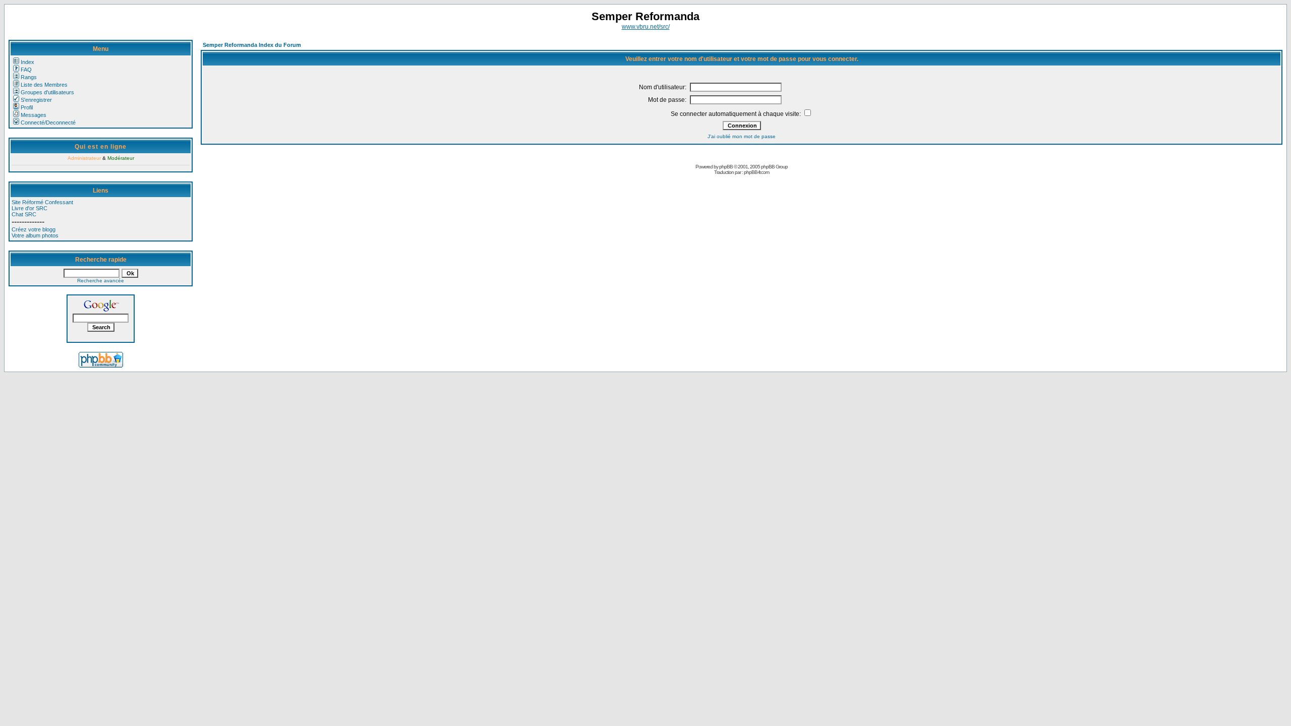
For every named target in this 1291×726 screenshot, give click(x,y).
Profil (27, 107)
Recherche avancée (100, 280)
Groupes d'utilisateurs (47, 92)
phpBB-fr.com (756, 172)
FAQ (26, 70)
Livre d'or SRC (29, 208)
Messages (33, 115)
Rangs (29, 77)
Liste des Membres (44, 85)
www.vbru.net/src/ (646, 26)
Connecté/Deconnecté (48, 122)
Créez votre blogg (33, 229)
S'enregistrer (36, 100)
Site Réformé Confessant (42, 202)
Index (27, 62)
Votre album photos (35, 235)
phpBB (726, 166)
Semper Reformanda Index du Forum (252, 45)
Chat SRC (24, 214)
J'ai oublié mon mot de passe (742, 136)
